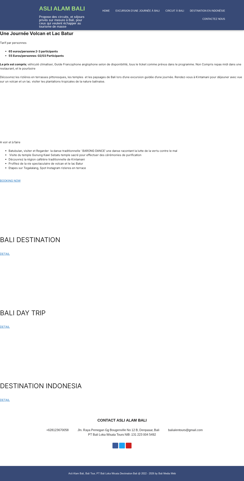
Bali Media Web (167, 473)
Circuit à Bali (174, 10)
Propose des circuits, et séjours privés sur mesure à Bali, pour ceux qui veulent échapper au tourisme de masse (61, 21)
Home (106, 10)
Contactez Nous (213, 19)
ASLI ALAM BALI (62, 8)
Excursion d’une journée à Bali (138, 10)
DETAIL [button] (5, 254)
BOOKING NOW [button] (10, 180)
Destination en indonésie (207, 10)
